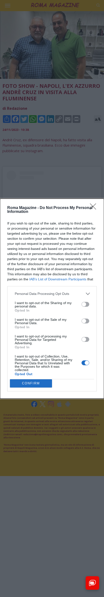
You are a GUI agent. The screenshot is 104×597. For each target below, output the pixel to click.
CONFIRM (31, 383)
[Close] (94, 208)
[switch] (85, 304)
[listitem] (52, 293)
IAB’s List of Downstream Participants (57, 279)
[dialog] (52, 299)
